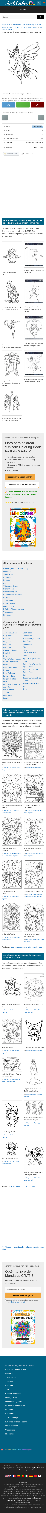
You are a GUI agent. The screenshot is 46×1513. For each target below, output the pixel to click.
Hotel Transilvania (10, 667)
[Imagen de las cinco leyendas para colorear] (12, 269)
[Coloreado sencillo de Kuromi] (34, 1044)
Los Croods (27, 633)
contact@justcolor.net (23, 1502)
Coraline (6, 639)
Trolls (25, 686)
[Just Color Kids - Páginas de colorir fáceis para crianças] (22, 1475)
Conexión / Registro (39, 3)
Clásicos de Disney (10, 586)
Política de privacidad (18, 1302)
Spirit (25, 675)
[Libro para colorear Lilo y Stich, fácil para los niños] (34, 1169)
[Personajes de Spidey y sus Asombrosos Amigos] (34, 1114)
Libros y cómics (9, 606)
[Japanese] (39, 1475)
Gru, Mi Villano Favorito (12, 659)
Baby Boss (7, 636)
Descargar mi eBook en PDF (20, 477)
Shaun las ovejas (29, 653)
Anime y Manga (9, 603)
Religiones (7, 615)
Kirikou (6, 670)
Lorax (5, 698)
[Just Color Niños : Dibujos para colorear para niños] (19, 3)
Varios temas (8, 574)
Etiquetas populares (8, 1468)
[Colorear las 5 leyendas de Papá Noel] (12, 378)
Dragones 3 (7, 647)
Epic (5, 656)
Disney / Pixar (8, 589)
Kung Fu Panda (9, 673)
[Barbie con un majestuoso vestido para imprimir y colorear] (34, 1085)
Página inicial (6, 25)
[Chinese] (35, 1475)
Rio (24, 647)
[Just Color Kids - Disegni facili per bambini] (26, 1475)
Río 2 (25, 650)
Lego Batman (8, 695)
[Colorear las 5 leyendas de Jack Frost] (12, 342)
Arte (4, 583)
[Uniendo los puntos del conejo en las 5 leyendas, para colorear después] (34, 304)
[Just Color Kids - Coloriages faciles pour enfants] (14, 1475)
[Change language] (44, 3)
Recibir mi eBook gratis (23, 1295)
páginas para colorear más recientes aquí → (27, 947)
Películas (6, 597)
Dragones (7, 641)
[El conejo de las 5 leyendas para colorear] (12, 304)
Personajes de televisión (12, 595)
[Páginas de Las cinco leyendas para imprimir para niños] (3, 1247)
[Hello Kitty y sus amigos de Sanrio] (12, 1001)
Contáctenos (19, 1468)
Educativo (7, 580)
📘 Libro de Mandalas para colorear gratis (16, 1449)
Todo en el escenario (31, 683)
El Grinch (6, 653)
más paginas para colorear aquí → (24, 1186)
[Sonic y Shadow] (12, 1044)
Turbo (25, 689)
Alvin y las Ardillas (10, 633)
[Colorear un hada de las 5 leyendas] (34, 376)
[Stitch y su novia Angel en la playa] (34, 1001)
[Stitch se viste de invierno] (12, 1155)
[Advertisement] (23, 186)
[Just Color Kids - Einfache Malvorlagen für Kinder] (31, 1475)
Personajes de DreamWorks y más (25, 27)
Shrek (25, 656)
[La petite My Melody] (12, 1128)
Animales (6, 577)
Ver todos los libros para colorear (22, 485)
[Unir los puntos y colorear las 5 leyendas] (34, 267)
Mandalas (7, 571)
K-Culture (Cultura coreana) (13, 609)
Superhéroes (8, 600)
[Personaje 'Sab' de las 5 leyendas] (34, 340)
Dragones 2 (7, 644)
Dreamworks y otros (10, 592)
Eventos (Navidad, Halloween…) (18, 1370)
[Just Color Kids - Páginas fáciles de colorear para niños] (18, 1475)
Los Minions (27, 636)
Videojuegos (8, 612)
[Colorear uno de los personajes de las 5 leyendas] (12, 415)
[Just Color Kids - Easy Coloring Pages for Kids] (8, 1475)
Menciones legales (30, 1468)
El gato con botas (9, 650)
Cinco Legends (37, 126)
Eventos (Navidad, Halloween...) (15, 569)
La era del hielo (9, 676)
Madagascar (27, 644)
